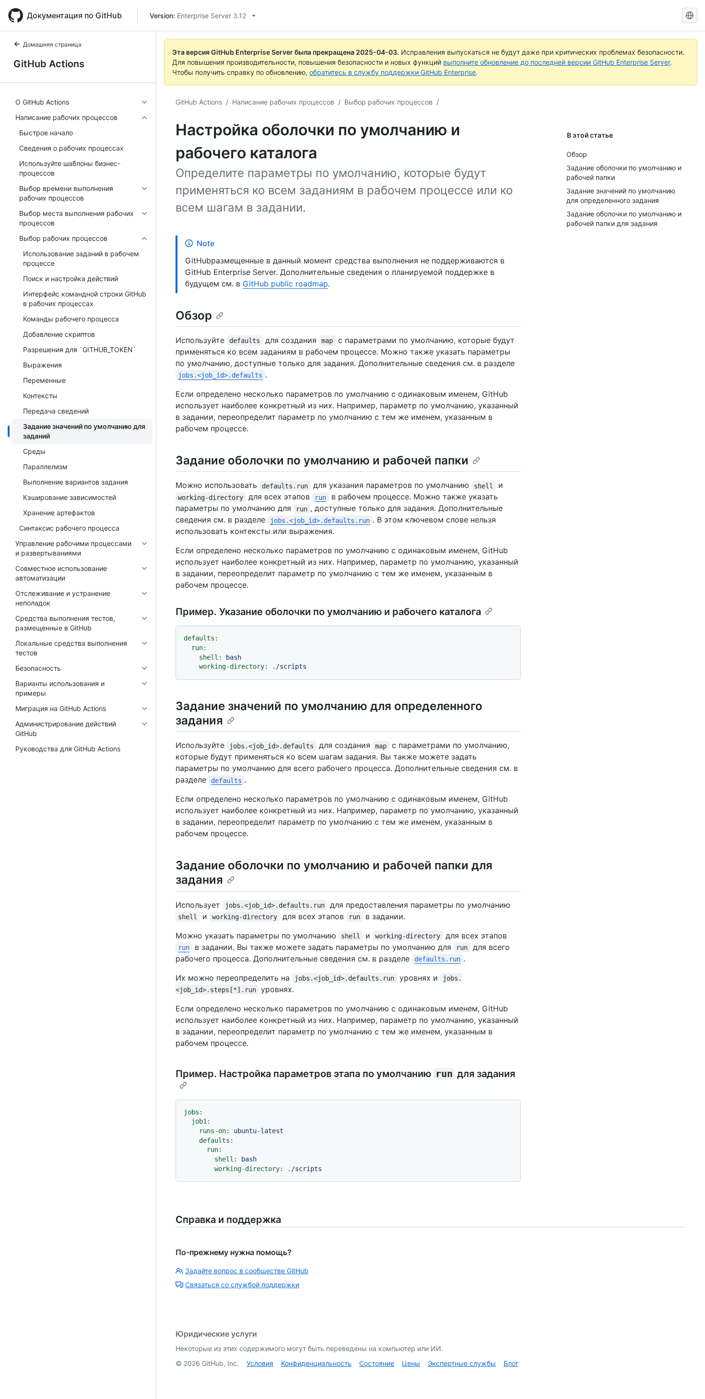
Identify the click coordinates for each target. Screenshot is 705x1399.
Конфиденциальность (316, 1363)
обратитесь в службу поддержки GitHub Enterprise (392, 72)
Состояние (376, 1363)
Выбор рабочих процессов (388, 102)
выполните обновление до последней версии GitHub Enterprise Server (556, 62)
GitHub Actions (48, 64)
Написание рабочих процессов (283, 102)
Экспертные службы (462, 1363)
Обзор (194, 315)
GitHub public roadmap (285, 283)
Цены (411, 1363)
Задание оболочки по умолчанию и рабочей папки (322, 460)
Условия (260, 1363)
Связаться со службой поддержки (242, 1284)
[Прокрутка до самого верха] (683, 1377)
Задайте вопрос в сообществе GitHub (246, 1271)
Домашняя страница (52, 44)
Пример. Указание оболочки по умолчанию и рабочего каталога (328, 611)
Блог (511, 1363)
